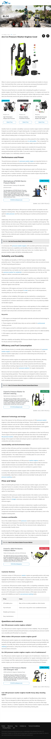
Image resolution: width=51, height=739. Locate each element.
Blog (14, 34)
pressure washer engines (19, 246)
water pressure (10, 214)
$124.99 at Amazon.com (16, 683)
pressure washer (42, 420)
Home (3, 726)
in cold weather (32, 141)
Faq (16, 726)
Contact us (23, 726)
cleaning (4, 646)
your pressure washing (26, 594)
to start (26, 290)
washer (24, 575)
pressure (23, 521)
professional (41, 323)
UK (14, 728)
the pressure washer (7, 436)
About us (10, 726)
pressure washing (7, 477)
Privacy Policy (7, 728)
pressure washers (24, 368)
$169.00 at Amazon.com (16, 200)
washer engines (33, 460)
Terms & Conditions (34, 726)
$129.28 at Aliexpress (16, 564)
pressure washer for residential (12, 272)
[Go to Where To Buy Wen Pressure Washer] (43, 36)
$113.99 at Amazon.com (16, 407)
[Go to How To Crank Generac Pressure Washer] (47, 36)
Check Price (10, 122)
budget (14, 499)
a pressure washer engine (26, 161)
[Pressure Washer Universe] (6, 2)
